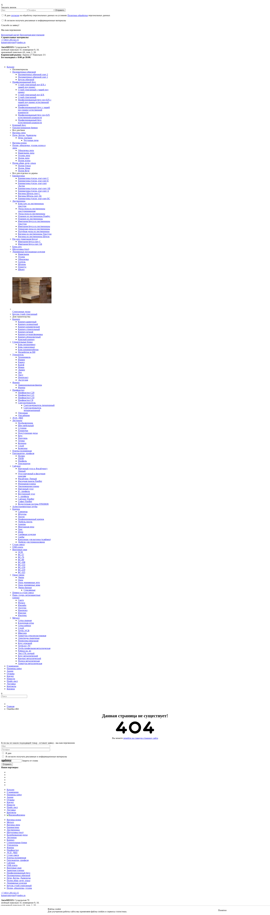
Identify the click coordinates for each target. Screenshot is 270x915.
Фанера (10, 847)
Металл (10, 822)
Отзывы (10, 800)
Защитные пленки (15, 870)
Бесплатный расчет (10, 35)
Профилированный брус (18, 873)
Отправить (59, 10)
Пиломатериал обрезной (18, 875)
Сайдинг (11, 863)
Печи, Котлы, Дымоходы (19, 878)
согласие (15, 15)
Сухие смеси (13, 855)
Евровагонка (13, 827)
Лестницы (12, 837)
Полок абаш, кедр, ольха (18, 880)
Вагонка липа (13, 825)
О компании (13, 792)
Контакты (11, 812)
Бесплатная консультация (32, 35)
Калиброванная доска (17, 835)
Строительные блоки (17, 842)
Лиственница (13, 830)
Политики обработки (78, 15)
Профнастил (13, 850)
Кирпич (10, 840)
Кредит (10, 802)
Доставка (11, 810)
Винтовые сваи (14, 868)
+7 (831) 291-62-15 (10, 40)
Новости (11, 805)
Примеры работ (14, 794)
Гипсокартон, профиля (18, 860)
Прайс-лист (12, 807)
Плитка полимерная (16, 857)
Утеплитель (12, 845)
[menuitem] (10, 67)
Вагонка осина (14, 820)
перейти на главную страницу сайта (140, 738)
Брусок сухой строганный (19, 885)
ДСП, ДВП (12, 852)
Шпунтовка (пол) (15, 832)
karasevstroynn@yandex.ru (13, 42)
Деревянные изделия (17, 883)
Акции (10, 797)
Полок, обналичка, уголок (19, 888)
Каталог (10, 789)
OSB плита (12, 865)
